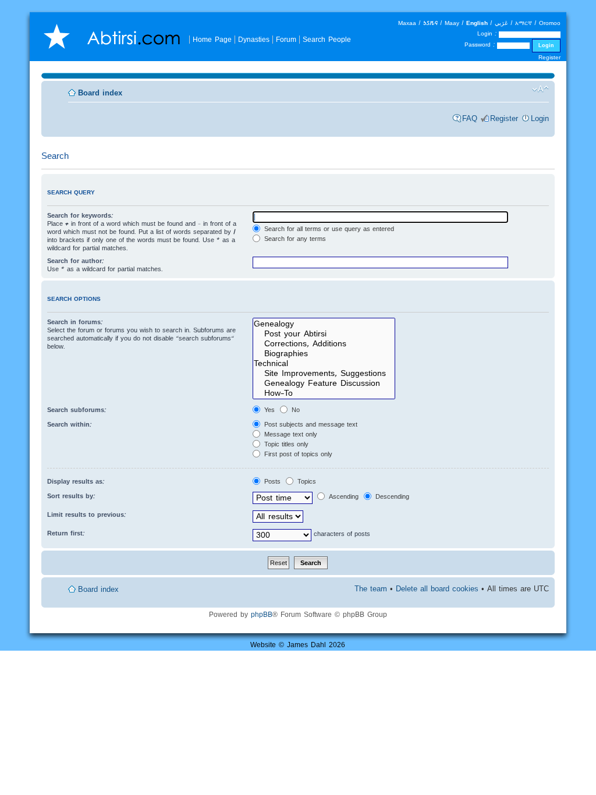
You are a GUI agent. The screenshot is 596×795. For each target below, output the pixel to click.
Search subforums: (77, 409)
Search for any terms (294, 238)
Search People (327, 39)
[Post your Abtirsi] (324, 334)
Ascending (343, 496)
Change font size (540, 89)
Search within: (69, 424)
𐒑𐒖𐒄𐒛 (430, 23)
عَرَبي (501, 23)
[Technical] (324, 363)
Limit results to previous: (86, 514)
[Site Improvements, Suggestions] (324, 373)
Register (549, 57)
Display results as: (76, 481)
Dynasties (253, 39)
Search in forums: (75, 321)
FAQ (469, 118)
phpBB (261, 614)
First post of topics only (297, 453)
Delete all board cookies (437, 588)
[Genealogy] (324, 324)
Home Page (212, 39)
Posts (271, 481)
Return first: (66, 533)
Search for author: (75, 260)
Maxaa (407, 23)
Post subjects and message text (309, 424)
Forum (286, 39)
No (294, 409)
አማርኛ (523, 23)
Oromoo (549, 23)
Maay (452, 23)
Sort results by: (71, 495)
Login (540, 118)
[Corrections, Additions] (324, 344)
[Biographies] (324, 354)
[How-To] (324, 393)
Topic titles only (285, 444)
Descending (391, 496)
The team (370, 588)
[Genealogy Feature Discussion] (324, 383)
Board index (100, 93)
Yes (268, 409)
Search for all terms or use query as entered (328, 228)
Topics (305, 481)
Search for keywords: (80, 215)
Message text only (289, 434)
